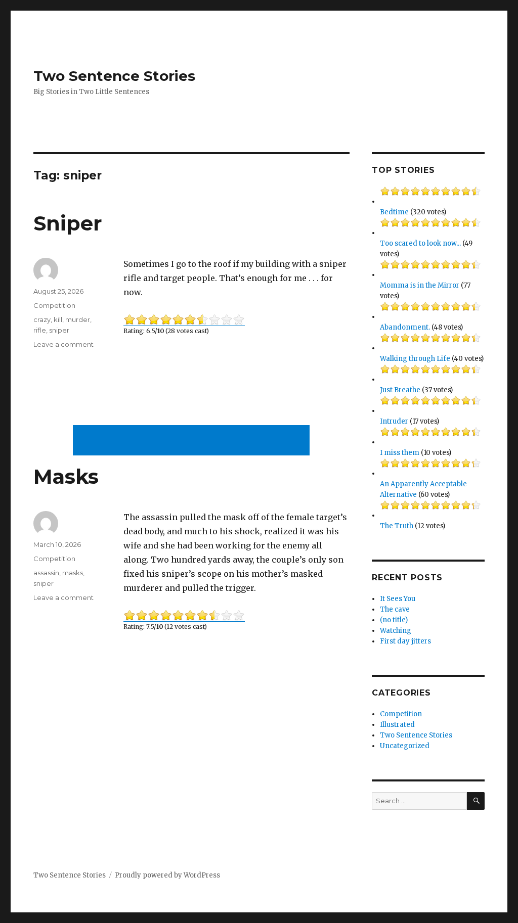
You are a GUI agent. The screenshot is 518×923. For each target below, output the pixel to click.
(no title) (394, 620)
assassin (46, 573)
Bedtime (394, 212)
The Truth (396, 526)
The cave (395, 609)
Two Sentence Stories (114, 75)
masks (72, 573)
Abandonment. (405, 327)
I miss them (399, 452)
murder (77, 319)
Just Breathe (400, 390)
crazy (42, 319)
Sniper (67, 223)
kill (58, 319)
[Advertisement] (193, 441)
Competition (54, 305)
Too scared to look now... (420, 243)
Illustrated (397, 724)
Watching (395, 630)
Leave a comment (63, 344)
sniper (59, 330)
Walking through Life (415, 358)
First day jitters (405, 641)
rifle (39, 330)
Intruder (394, 421)
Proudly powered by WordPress (167, 875)
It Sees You (397, 598)
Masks (66, 476)
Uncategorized (404, 746)
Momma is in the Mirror (419, 285)
